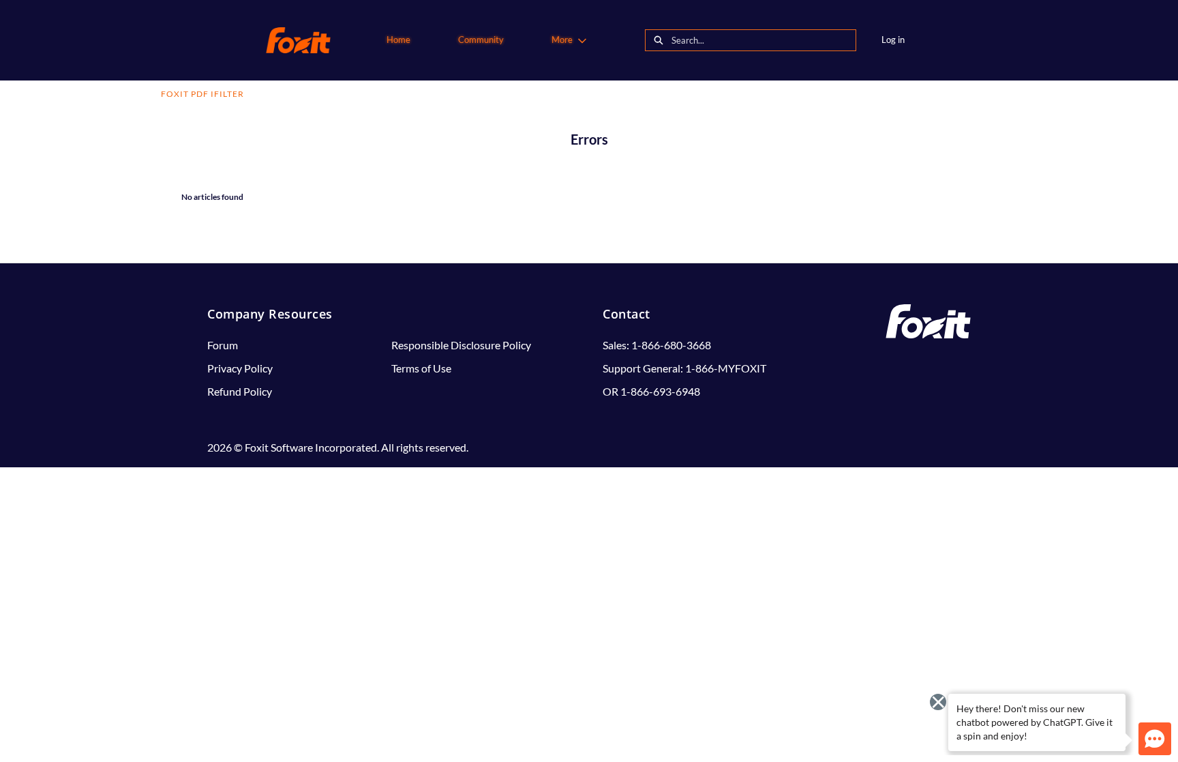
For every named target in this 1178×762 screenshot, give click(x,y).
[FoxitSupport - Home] (298, 40)
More (562, 39)
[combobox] (763, 40)
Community (481, 39)
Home (398, 39)
